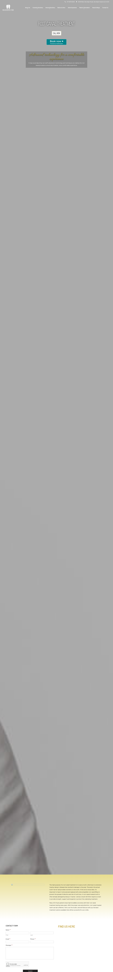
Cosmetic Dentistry (38, 7)
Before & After (61, 7)
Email (8, 939)
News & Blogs (96, 7)
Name (8, 930)
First (7, 935)
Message (9, 945)
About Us (27, 7)
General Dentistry (50, 7)
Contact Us (105, 7)
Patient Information (84, 7)
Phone (32, 939)
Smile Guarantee (72, 7)
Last (31, 935)
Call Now (56, 33)
